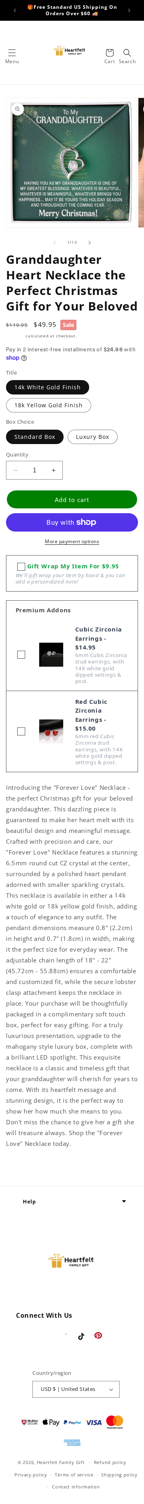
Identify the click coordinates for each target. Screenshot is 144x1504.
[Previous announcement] (15, 10)
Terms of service (74, 1475)
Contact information (76, 1487)
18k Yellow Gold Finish (48, 405)
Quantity (17, 454)
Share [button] (23, 1167)
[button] (12, 53)
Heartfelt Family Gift (61, 1462)
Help (29, 1201)
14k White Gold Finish (47, 387)
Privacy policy (30, 1475)
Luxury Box (92, 436)
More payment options (72, 541)
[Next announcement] (129, 10)
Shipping (15, 336)
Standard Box (34, 436)
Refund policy (110, 1462)
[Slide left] (54, 242)
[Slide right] (89, 242)
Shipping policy (119, 1475)
